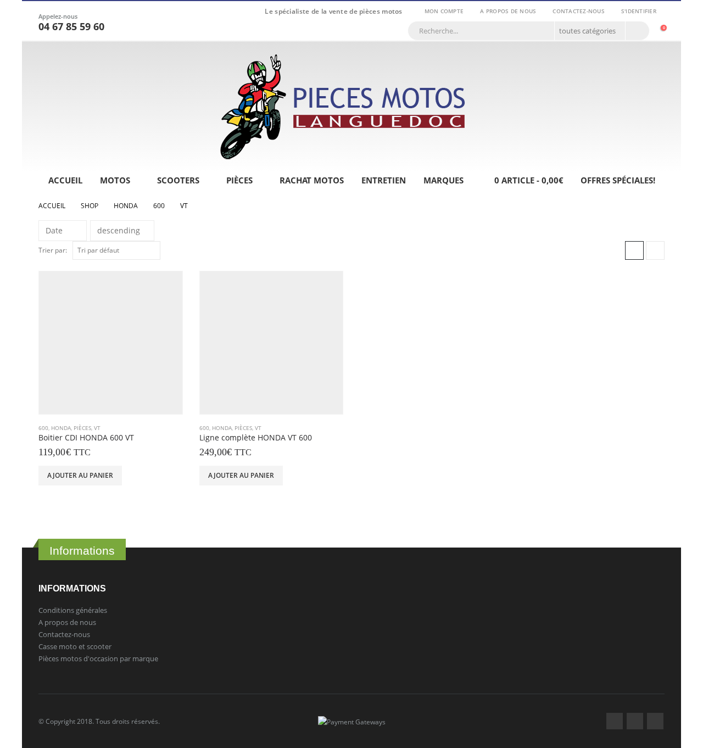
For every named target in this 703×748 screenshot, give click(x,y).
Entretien (383, 180)
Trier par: (52, 250)
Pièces (239, 180)
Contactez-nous (579, 11)
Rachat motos (312, 180)
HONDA (61, 428)
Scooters (178, 180)
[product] (110, 343)
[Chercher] (636, 30)
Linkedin (655, 721)
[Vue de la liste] (655, 250)
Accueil (65, 180)
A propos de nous (508, 11)
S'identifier (638, 11)
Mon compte (444, 11)
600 (43, 428)
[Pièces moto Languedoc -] (343, 107)
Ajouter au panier (80, 475)
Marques (443, 180)
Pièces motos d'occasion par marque (98, 658)
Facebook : (614, 721)
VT (97, 428)
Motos (115, 180)
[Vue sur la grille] (634, 250)
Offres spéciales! (618, 180)
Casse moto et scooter (74, 646)
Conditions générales (72, 610)
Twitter (635, 721)
